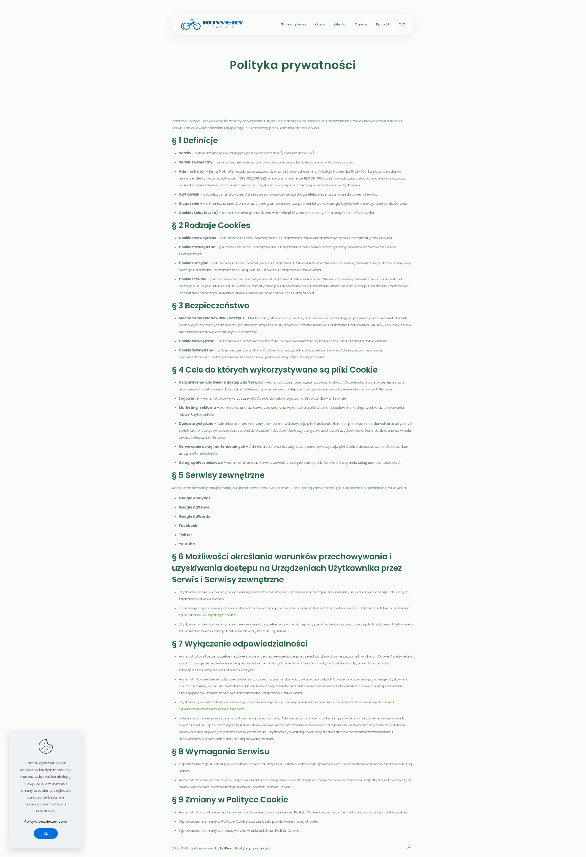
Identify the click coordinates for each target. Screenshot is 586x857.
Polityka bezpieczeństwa (45, 821)
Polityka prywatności (252, 848)
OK (45, 833)
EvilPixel (226, 848)
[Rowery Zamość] (212, 24)
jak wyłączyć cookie (219, 615)
